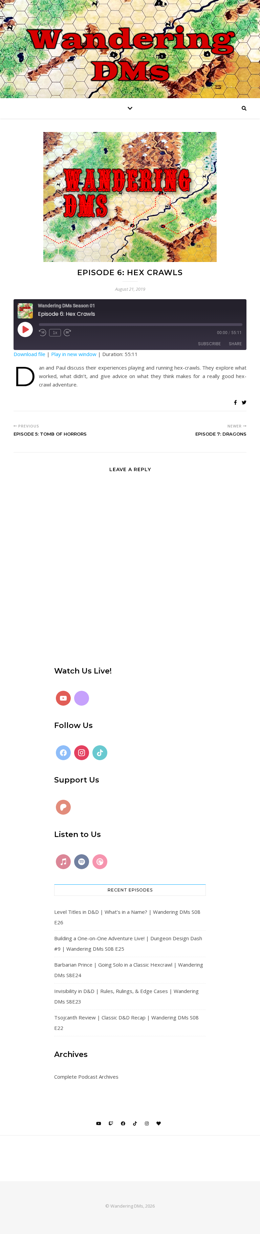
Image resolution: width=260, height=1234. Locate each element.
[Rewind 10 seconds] (42, 332)
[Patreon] (63, 807)
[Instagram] (81, 753)
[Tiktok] (100, 753)
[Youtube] (63, 698)
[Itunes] (63, 862)
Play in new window (73, 354)
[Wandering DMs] (130, 49)
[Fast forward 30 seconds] (67, 332)
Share (235, 344)
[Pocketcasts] (100, 862)
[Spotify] (81, 862)
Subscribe (209, 344)
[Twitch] (81, 698)
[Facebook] (63, 753)
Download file (29, 354)
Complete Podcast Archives (86, 1076)
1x (55, 332)
